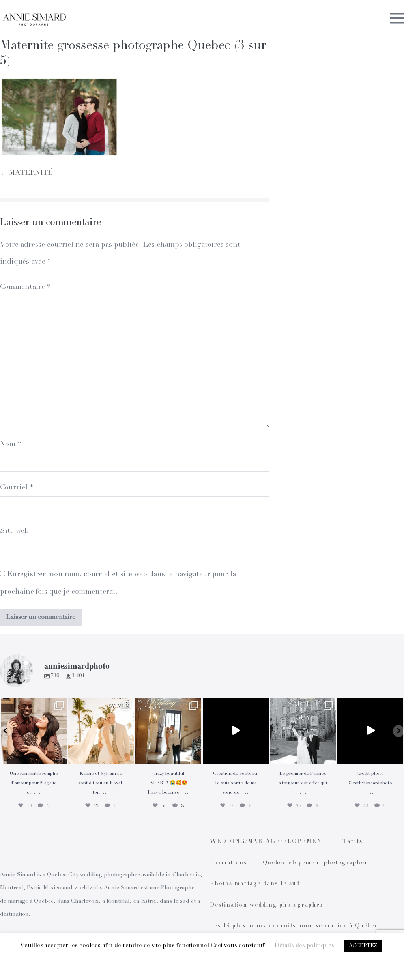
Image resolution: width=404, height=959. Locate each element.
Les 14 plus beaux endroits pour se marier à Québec (294, 926)
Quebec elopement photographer (315, 863)
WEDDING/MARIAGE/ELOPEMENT (268, 842)
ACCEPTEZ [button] (363, 946)
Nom (10, 444)
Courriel (16, 487)
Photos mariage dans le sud (255, 884)
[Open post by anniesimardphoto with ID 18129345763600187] (303, 731)
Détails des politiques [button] (304, 946)
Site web (14, 531)
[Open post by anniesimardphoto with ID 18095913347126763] (236, 731)
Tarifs (352, 842)
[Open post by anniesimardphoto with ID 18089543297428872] (101, 731)
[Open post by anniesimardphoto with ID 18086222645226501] (34, 731)
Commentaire (25, 287)
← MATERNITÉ (26, 173)
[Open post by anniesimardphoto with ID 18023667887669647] (168, 731)
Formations (228, 863)
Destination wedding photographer (267, 905)
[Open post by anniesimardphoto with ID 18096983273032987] (370, 731)
